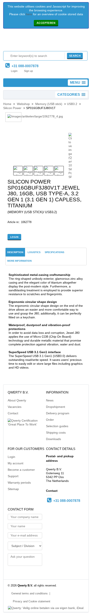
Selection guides (57, 426)
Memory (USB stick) (48, 104)
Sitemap (13, 489)
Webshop (23, 104)
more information (19, 261)
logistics (34, 252)
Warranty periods (19, 482)
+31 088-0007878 (24, 66)
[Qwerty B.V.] (46, 41)
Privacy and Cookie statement (31, 601)
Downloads (53, 439)
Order (50, 419)
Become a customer (21, 469)
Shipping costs (56, 432)
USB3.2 (72, 104)
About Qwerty (17, 400)
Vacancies (14, 406)
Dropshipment (55, 406)
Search (75, 55)
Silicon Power (12, 108)
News (49, 400)
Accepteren (46, 22)
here (29, 14)
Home (7, 104)
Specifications (54, 252)
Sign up (28, 71)
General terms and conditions (29, 593)
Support (13, 476)
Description (15, 252)
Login (14, 71)
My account (15, 463)
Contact (13, 413)
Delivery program (57, 413)
